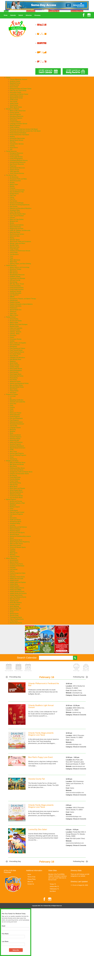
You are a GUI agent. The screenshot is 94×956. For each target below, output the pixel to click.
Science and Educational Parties (19, 383)
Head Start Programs (16, 118)
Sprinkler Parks (14, 245)
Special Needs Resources (17, 168)
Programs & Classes (12, 394)
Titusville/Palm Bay (53, 11)
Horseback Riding (15, 523)
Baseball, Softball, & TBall (17, 503)
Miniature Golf (14, 221)
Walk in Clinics (14, 315)
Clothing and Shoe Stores (17, 468)
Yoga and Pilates (15, 556)
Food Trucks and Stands (17, 352)
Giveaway (37, 15)
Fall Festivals (13, 569)
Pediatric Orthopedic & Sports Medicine (21, 304)
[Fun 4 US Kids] (17, 28)
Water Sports (13, 553)
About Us (30, 881)
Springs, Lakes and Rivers (17, 243)
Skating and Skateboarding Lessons (20, 536)
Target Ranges (14, 249)
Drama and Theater (15, 413)
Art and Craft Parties (16, 321)
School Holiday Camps (16, 96)
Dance (12, 411)
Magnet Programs (15, 125)
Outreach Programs (15, 437)
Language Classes (15, 427)
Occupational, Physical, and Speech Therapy (23, 298)
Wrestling (12, 555)
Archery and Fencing (16, 501)
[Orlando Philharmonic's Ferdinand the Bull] (17, 687)
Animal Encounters (15, 181)
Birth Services (14, 273)
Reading (12, 136)
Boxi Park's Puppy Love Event (40, 757)
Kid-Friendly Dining (15, 483)
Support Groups (14, 169)
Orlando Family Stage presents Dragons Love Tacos (41, 733)
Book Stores (13, 466)
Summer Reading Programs (18, 455)
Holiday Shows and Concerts (18, 593)
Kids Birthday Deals (15, 359)
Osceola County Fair (36, 778)
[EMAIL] (86, 667)
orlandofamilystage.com (73, 744)
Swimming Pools (14, 247)
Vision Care (13, 313)
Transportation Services (17, 144)
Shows (12, 612)
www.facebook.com (78, 766)
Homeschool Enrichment (17, 424)
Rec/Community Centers (17, 234)
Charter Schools (14, 112)
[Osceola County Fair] (17, 783)
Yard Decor (13, 392)
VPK (11, 149)
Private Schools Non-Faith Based (19, 134)
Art (10, 398)
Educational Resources (16, 116)
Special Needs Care (15, 309)
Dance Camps (14, 87)
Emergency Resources (16, 153)
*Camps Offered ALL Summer (18, 79)
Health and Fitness (15, 520)
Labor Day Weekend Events (18, 597)
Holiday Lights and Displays (18, 582)
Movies (12, 223)
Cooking (12, 407)
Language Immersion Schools (18, 123)
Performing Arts (14, 440)
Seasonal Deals (14, 610)
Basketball (13, 505)
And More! (53, 891)
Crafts (11, 409)
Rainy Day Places (15, 232)
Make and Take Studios (17, 219)
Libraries (12, 217)
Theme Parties (14, 391)
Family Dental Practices (17, 287)
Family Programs (15, 416)
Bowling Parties (14, 326)
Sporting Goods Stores (16, 492)
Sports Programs (11, 499)
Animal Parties (14, 319)
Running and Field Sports (17, 532)
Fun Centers (13, 201)
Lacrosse (12, 525)
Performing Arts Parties (16, 376)
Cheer (11, 508)
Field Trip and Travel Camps (18, 90)
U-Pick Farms (14, 621)
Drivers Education (15, 415)
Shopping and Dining (12, 461)
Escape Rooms (14, 193)
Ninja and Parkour (15, 529)
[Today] (28, 667)
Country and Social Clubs (17, 190)
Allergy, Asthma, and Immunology (19, 267)
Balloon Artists (14, 322)
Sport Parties (13, 389)
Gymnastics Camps (15, 92)
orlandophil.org (77, 693)
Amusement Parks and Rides (18, 179)
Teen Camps (13, 101)
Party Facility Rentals (16, 368)
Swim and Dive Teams (16, 543)
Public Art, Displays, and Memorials (20, 230)
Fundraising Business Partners (19, 160)
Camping (12, 188)
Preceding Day (15, 677)
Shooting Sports (14, 534)
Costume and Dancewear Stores (19, 473)
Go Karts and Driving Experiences (19, 204)
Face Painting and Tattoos (17, 348)
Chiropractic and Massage (17, 278)
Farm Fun (13, 575)
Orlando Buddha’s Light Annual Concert (41, 706)
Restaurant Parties (15, 381)
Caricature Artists (15, 330)
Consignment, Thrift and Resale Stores (21, 472)
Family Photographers (16, 158)
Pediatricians (13, 308)
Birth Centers (13, 271)
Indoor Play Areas (15, 212)
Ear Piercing (13, 475)
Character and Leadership (17, 402)
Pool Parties (13, 380)
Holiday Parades (14, 586)
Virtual (11, 457)
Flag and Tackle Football (17, 512)
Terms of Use (31, 877)
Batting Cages (14, 184)
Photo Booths (14, 378)
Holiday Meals (14, 584)
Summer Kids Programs (17, 453)
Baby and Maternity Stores (17, 462)
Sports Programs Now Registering (20, 542)
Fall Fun (12, 571)
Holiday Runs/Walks (15, 590)
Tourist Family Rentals (16, 496)
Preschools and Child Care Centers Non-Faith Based (25, 131)
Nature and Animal (15, 435)
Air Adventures (14, 177)
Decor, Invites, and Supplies (18, 343)
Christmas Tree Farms (16, 564)
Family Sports (14, 510)
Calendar (13, 15)
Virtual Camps (14, 105)
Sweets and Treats (15, 494)
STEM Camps (14, 99)
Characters (13, 335)
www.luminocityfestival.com (75, 843)
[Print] (76, 667)
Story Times (13, 451)
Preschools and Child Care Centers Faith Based (24, 129)
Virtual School (14, 147)
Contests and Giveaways (17, 566)
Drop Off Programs (15, 114)
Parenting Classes (15, 438)
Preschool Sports (15, 531)
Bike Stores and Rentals (17, 464)
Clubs (11, 405)
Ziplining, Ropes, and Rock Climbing (20, 263)
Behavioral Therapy (15, 269)
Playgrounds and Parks (16, 228)
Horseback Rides (15, 210)
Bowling (12, 186)
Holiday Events (14, 580)
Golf (11, 516)
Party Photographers (16, 370)
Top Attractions (14, 254)
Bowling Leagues (15, 507)
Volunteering (13, 459)
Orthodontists (14, 300)
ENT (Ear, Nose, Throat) (17, 284)
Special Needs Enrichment (17, 448)
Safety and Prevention (16, 442)
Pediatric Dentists (15, 302)
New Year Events (15, 599)
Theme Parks (14, 252)
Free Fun (12, 199)
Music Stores (13, 486)
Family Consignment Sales (17, 573)
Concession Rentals (15, 339)
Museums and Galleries (17, 225)
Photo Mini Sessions (16, 602)
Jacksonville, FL (54, 886)
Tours (11, 256)
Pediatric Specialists (15, 306)
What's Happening (11, 558)
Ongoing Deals (14, 601)
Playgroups (13, 166)
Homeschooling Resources (17, 162)
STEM (11, 450)
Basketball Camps (15, 83)
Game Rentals (14, 356)
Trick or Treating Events (17, 619)
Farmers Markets (15, 479)
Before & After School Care (18, 111)
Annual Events (14, 560)
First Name (5, 934)
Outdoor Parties (14, 367)
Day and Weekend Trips (17, 192)
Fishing (12, 197)
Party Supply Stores (15, 374)
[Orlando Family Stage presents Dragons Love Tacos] (17, 740)
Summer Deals (14, 615)
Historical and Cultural (16, 422)
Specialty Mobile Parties (17, 387)
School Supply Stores (16, 490)
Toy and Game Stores (16, 497)
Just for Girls (13, 426)
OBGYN (12, 297)
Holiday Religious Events (17, 588)
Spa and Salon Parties (16, 385)
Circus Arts (13, 403)
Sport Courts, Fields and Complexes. (20, 241)
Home (5, 15)
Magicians (13, 361)
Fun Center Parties (15, 354)
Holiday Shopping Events (17, 591)
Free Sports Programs (16, 514)
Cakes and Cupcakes (16, 328)
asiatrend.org (76, 712)
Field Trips (13, 195)
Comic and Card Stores (16, 470)
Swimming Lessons (15, 545)
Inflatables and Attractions (17, 357)
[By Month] (9, 667)
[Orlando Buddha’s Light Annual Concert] (17, 714)
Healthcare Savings (15, 291)
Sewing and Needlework (17, 446)
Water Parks (13, 262)
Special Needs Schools (16, 140)
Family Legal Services (16, 157)
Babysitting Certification (16, 400)
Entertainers (13, 346)
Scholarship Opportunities (17, 138)
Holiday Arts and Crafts (16, 578)
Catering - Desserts (15, 332)
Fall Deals (13, 567)
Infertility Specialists (15, 293)
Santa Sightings (14, 606)
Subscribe (16, 950)
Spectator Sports (15, 239)
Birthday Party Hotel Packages (18, 324)
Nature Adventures (15, 227)
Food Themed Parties (16, 350)
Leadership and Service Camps (19, 94)
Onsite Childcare (14, 127)
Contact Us (31, 884)
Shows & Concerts (79, 695)
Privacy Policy (32, 879)
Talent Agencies (14, 171)
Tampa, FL (53, 884)
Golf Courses (13, 206)
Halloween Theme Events (17, 577)
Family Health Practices (17, 289)
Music (11, 433)
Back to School (14, 562)
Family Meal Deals (15, 477)
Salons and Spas (15, 236)
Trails (11, 258)
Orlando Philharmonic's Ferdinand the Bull (43, 684)
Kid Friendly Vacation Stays (18, 214)
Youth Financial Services (17, 173)
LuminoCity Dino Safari (37, 829)
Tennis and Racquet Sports (18, 547)
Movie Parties (14, 363)
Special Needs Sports (16, 540)
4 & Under (13, 396)
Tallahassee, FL (54, 889)
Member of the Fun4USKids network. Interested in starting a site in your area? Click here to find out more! (57, 877)
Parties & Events (11, 317)
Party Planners (14, 372)
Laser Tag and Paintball (17, 216)
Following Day (78, 677)
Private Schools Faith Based (18, 133)
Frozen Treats (14, 481)
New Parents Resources (17, 164)
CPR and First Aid (15, 280)
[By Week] (18, 667)
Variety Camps (14, 103)
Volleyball (12, 551)
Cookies (12, 341)
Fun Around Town (11, 175)
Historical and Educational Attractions (20, 208)
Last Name (5, 941)
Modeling (12, 431)
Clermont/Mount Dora (77, 11)
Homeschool (13, 120)
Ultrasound (13, 311)
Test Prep (12, 142)
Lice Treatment (14, 295)
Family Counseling (15, 286)
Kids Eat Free (14, 485)
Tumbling (12, 549)
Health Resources (11, 265)
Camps (8, 77)
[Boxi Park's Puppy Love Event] (17, 761)
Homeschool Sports (15, 521)
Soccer (12, 538)
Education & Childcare (12, 109)
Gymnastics (13, 518)
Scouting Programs (15, 444)
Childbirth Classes (15, 276)
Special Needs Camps (16, 98)
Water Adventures (15, 260)
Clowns (12, 337)
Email (3, 926)
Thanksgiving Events (16, 617)
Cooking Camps (14, 85)
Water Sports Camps (16, 107)
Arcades (12, 182)
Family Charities (14, 155)
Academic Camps (15, 81)
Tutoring (12, 146)
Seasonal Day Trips (15, 608)
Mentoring (13, 429)
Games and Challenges (17, 203)
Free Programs (14, 420)
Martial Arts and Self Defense (18, 527)
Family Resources (11, 151)
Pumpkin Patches (15, 604)
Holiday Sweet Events (16, 595)
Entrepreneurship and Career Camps (20, 88)
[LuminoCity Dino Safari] (17, 841)
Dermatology (13, 282)
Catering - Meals (14, 333)
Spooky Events (14, 613)
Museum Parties (14, 365)
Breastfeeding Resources (17, 274)
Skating (12, 238)
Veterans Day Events (16, 623)
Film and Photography (16, 418)
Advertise (29, 15)
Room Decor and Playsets (17, 488)
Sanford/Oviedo (30, 11)
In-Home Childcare (15, 122)
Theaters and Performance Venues (20, 251)
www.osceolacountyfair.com (75, 792)
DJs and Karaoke (15, 345)
